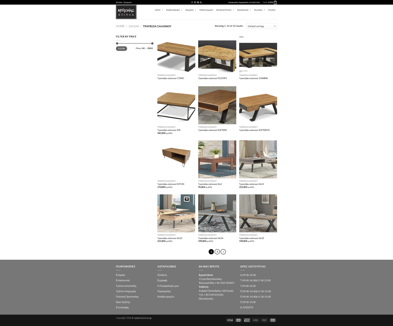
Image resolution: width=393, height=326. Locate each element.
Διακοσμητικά (242, 10)
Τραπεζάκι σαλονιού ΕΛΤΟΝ (170, 184)
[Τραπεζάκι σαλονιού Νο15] (258, 213)
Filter (121, 48)
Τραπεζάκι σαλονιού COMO (170, 78)
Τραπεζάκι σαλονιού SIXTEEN (212, 130)
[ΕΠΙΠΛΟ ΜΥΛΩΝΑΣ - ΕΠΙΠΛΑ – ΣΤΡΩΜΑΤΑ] (126, 12)
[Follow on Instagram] (195, 2)
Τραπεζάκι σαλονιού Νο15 (251, 238)
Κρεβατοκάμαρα (173, 10)
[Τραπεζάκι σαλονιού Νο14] (217, 213)
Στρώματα (189, 10)
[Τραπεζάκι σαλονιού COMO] (176, 53)
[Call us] (201, 2)
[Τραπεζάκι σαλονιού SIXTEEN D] (258, 105)
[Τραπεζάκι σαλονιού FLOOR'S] (217, 53)
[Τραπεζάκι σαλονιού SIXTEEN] (217, 105)
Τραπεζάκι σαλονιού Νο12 (169, 238)
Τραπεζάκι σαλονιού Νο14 (210, 238)
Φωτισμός (258, 10)
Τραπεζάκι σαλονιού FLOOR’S (212, 78)
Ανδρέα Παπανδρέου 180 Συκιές (216, 290)
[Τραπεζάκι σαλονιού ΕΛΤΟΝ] (176, 159)
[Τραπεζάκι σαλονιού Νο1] (217, 159)
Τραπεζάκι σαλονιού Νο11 (251, 184)
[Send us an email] (198, 2)
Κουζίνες (272, 10)
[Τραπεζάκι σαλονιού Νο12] (176, 213)
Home (120, 26)
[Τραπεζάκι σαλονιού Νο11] (258, 159)
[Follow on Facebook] (192, 2)
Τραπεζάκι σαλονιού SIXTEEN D (254, 130)
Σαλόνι (157, 10)
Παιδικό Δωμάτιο (206, 10)
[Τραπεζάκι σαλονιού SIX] (176, 105)
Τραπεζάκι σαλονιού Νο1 (210, 184)
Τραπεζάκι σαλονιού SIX (168, 130)
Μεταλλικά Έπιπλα (223, 10)
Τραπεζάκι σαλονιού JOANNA (253, 78)
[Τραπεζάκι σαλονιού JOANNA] (258, 53)
